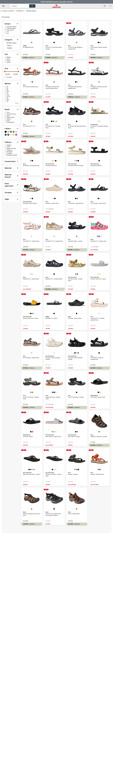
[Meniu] (3, 6)
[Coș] (104, 6)
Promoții (9, 77)
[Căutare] (32, 6)
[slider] (4, 71)
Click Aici (70, 2)
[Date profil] (110, 6)
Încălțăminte (20, 11)
